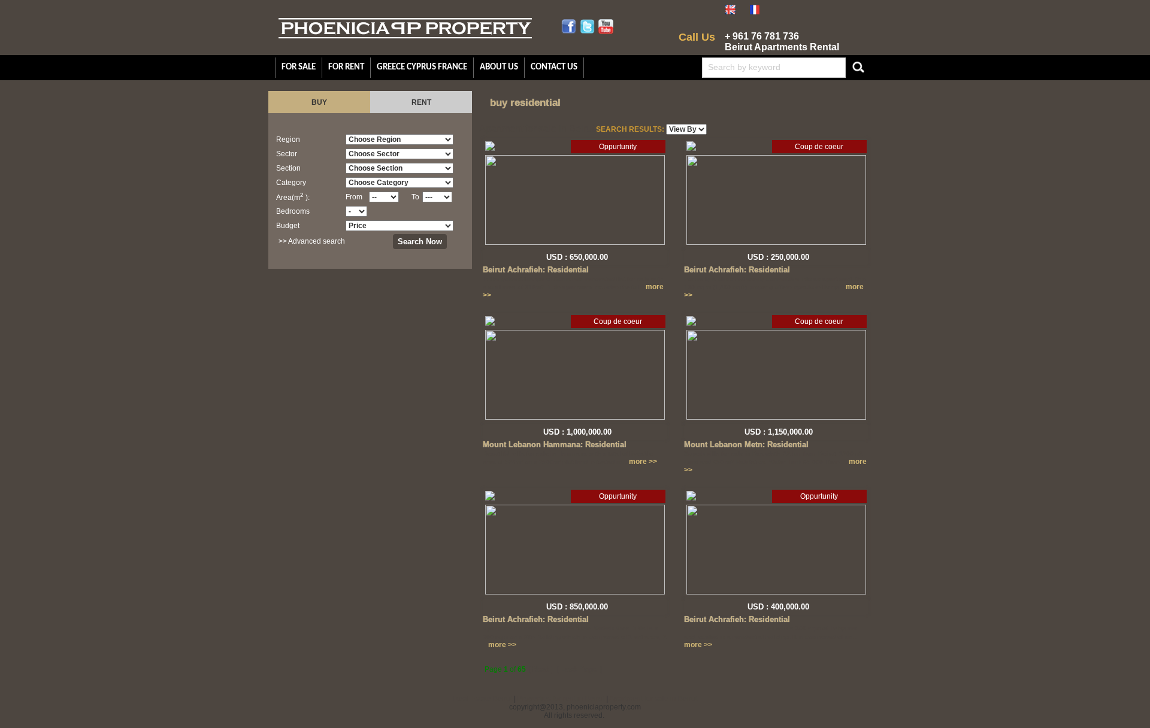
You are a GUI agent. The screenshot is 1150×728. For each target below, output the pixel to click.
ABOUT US (499, 67)
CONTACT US (554, 67)
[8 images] (691, 323)
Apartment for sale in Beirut (653, 698)
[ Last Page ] (579, 669)
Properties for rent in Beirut (561, 698)
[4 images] (490, 148)
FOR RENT (346, 67)
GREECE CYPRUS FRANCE (422, 67)
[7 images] (490, 323)
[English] (730, 12)
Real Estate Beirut (482, 698)
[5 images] (691, 148)
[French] (754, 12)
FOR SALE (299, 67)
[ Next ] (540, 669)
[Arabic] (779, 12)
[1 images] (490, 498)
